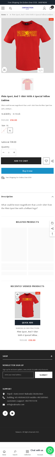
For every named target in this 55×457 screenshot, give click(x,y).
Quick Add (27, 322)
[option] (27, 45)
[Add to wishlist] (46, 161)
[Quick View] (17, 294)
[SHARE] (52, 161)
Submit (44, 375)
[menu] (3, 8)
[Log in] (44, 8)
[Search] (10, 8)
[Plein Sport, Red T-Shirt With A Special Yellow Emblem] (27, 305)
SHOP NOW (42, 2)
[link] (14, 268)
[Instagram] (12, 413)
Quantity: (5, 146)
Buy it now (27, 171)
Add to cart (21, 160)
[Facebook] (5, 413)
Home (3, 14)
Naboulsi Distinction (27, 328)
